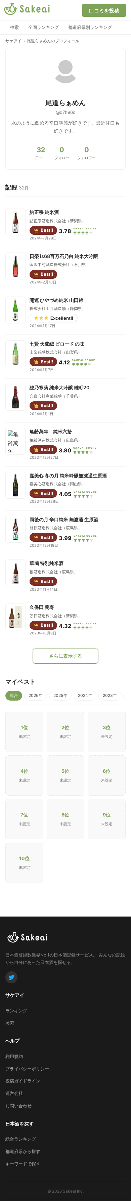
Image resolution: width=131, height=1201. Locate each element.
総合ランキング (20, 1139)
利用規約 (14, 1056)
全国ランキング (43, 27)
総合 (14, 695)
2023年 (110, 695)
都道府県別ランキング (90, 27)
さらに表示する (65, 656)
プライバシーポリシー (27, 1068)
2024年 (85, 695)
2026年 (36, 695)
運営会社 (14, 1093)
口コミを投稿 (104, 10)
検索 (14, 27)
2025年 (60, 695)
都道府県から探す (22, 1151)
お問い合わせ (18, 1105)
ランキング (16, 1010)
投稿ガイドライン (22, 1080)
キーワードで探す (22, 1163)
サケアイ (13, 40)
